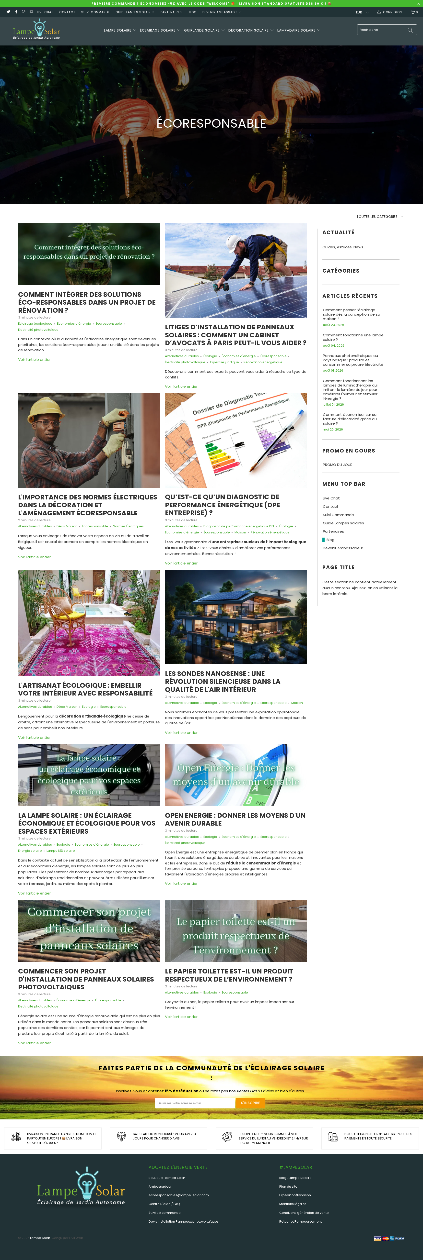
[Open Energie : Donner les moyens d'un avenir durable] (236, 775)
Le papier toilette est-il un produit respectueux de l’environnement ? (229, 975)
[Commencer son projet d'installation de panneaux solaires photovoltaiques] (89, 931)
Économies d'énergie (74, 323)
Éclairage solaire (158, 30)
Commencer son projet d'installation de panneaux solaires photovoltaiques (86, 979)
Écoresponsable (109, 323)
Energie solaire (30, 851)
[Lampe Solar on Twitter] (8, 12)
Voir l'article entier (34, 359)
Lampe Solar (40, 1238)
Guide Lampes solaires (135, 12)
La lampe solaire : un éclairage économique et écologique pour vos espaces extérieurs (86, 823)
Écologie (210, 356)
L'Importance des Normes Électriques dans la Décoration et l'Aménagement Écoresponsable (87, 505)
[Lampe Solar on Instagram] (24, 12)
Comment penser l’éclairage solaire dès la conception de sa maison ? (351, 314)
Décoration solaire (249, 30)
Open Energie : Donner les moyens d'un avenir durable (235, 819)
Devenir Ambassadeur (221, 12)
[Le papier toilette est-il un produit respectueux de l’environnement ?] (236, 931)
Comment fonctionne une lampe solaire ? (353, 337)
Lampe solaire (118, 30)
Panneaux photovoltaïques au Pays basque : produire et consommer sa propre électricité (353, 360)
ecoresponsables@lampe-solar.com (179, 1195)
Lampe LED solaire (61, 851)
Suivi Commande (95, 12)
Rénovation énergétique (263, 362)
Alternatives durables (182, 356)
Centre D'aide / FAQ (164, 1204)
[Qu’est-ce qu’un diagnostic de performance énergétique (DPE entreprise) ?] (236, 440)
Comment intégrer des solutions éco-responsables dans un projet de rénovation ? (87, 302)
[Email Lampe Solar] (31, 12)
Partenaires (171, 12)
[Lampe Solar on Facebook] (16, 12)
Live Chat (45, 12)
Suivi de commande (165, 1212)
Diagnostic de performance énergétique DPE (239, 526)
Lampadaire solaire (297, 30)
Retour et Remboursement (300, 1221)
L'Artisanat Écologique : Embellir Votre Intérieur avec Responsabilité (85, 689)
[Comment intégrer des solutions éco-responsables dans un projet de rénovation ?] (89, 254)
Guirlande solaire (202, 30)
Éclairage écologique (35, 323)
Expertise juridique (224, 362)
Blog (192, 12)
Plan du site (288, 1186)
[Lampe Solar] (36, 31)
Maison (240, 532)
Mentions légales (292, 1204)
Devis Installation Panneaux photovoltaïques (184, 1221)
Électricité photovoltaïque (38, 330)
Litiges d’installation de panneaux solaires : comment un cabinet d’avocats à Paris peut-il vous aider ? (235, 334)
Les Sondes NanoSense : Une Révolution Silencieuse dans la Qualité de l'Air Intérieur (223, 681)
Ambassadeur (160, 1186)
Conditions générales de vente (304, 1212)
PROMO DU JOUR (337, 465)
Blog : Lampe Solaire (295, 1177)
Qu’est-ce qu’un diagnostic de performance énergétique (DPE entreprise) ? (222, 504)
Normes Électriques (128, 526)
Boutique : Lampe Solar (167, 1177)
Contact (67, 12)
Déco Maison (67, 526)
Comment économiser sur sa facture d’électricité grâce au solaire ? (350, 419)
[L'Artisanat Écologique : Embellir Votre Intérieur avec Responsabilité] (89, 623)
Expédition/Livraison (295, 1195)
